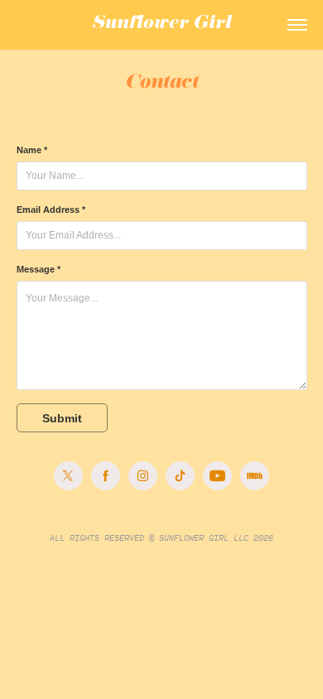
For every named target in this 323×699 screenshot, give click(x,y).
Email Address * (51, 210)
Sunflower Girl (161, 25)
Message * (38, 269)
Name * (32, 150)
